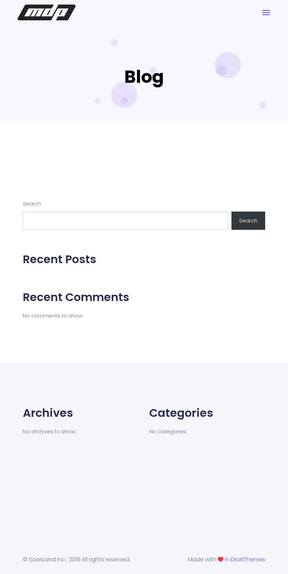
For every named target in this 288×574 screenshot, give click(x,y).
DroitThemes (248, 559)
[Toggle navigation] (266, 12)
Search (32, 203)
